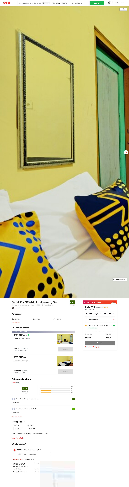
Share (124, 9)
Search (96, 3)
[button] (100, 347)
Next (126, 152)
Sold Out (65, 371)
